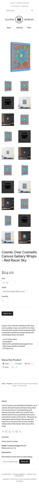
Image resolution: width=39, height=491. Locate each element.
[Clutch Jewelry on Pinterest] (13, 431)
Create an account (23, 2)
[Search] (32, 10)
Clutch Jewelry (18, 479)
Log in (12, 2)
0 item (15, 6)
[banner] (19, 19)
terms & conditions (18, 474)
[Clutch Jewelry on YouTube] (16, 431)
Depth (4, 287)
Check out (24, 6)
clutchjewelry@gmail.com (16, 446)
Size (3, 278)
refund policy (19, 476)
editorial (19, 28)
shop (9, 28)
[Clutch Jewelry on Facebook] (6, 431)
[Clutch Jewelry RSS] (20, 431)
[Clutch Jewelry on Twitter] (3, 431)
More (29, 28)
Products (9, 383)
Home (3, 383)
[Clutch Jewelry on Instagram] (10, 431)
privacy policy (6, 474)
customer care (31, 474)
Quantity (5, 296)
